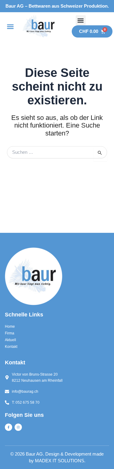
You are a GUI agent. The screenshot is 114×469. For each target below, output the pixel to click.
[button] (10, 26)
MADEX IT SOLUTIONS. (60, 460)
